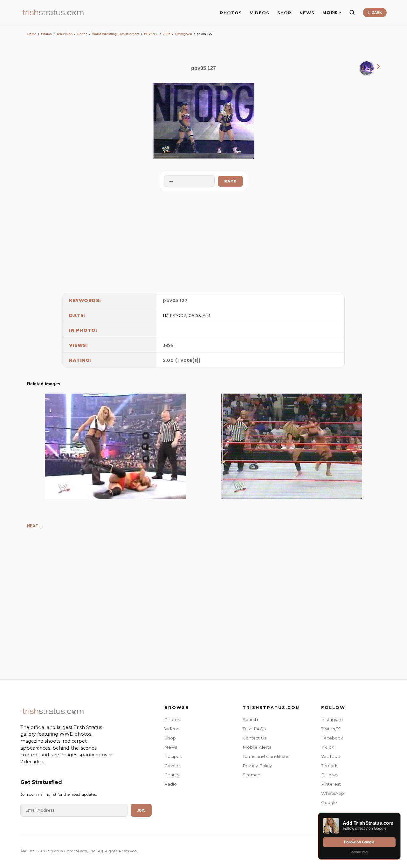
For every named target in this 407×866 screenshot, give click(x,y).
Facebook (332, 737)
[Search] (352, 12)
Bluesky (329, 774)
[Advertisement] (203, 240)
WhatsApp (332, 793)
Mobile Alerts (257, 747)
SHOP (284, 12)
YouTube (330, 756)
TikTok (327, 747)
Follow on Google (359, 842)
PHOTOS (231, 12)
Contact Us (254, 737)
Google (329, 802)
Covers (171, 765)
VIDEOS (259, 12)
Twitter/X (330, 728)
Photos (46, 34)
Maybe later (359, 852)
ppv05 (170, 300)
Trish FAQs (254, 728)
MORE (329, 12)
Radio (170, 784)
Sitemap (251, 774)
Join (141, 810)
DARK (376, 12)
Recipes (173, 756)
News (170, 747)
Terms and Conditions (266, 756)
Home (31, 34)
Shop (170, 737)
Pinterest (331, 784)
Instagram (332, 719)
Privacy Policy (257, 765)
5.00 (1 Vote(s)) (181, 360)
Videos (171, 728)
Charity (171, 774)
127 (183, 300)
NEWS (307, 12)
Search (250, 719)
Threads (329, 765)
